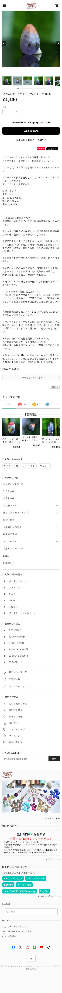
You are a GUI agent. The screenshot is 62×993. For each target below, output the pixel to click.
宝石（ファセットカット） (17, 512)
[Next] (58, 43)
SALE (6, 556)
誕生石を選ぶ (10, 534)
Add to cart (31, 130)
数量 (4, 106)
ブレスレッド (10, 541)
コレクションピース (13, 484)
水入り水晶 (9, 498)
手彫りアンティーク (13, 548)
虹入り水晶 (9, 491)
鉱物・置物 (9, 520)
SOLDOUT (8, 563)
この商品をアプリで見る (31, 377)
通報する (55, 387)
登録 (54, 758)
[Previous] (4, 43)
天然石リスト (10, 505)
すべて (9, 404)
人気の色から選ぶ (12, 527)
